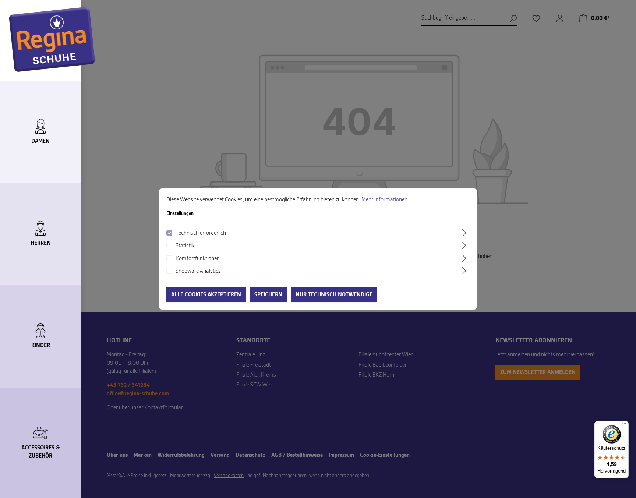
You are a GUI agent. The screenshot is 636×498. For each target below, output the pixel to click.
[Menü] (624, 425)
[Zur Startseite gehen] (52, 39)
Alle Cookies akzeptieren (206, 295)
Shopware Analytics (198, 271)
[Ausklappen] (465, 233)
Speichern (268, 295)
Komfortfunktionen (198, 259)
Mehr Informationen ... (387, 200)
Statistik (185, 246)
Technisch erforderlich (201, 233)
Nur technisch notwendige (334, 295)
